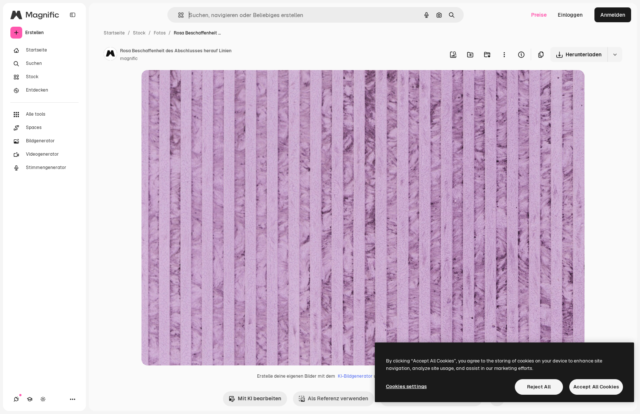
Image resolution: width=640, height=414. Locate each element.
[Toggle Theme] (43, 399)
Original (189, 84)
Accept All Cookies (596, 387)
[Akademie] (30, 399)
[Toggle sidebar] (73, 15)
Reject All (539, 387)
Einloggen (570, 14)
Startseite (114, 33)
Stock (139, 33)
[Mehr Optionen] (504, 54)
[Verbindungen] (16, 399)
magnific (129, 59)
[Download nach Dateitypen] (614, 54)
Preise (539, 14)
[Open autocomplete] (178, 15)
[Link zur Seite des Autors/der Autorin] (110, 55)
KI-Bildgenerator (355, 376)
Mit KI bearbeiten (259, 398)
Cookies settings (406, 386)
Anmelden (612, 14)
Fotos (160, 33)
